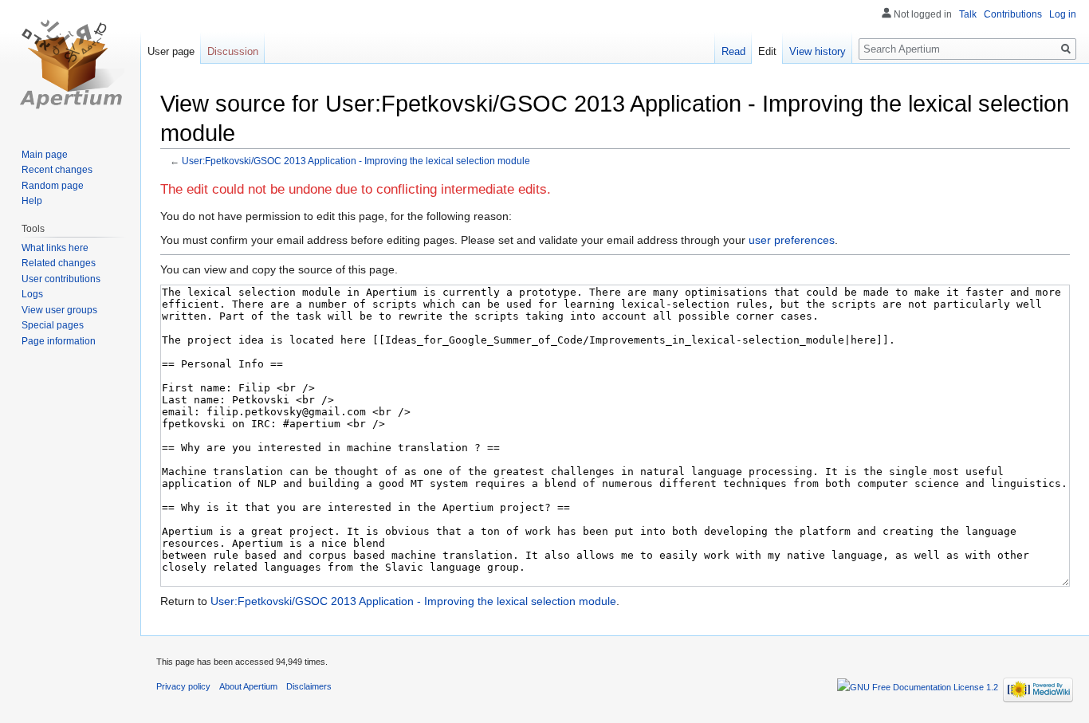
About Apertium (248, 686)
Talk (968, 14)
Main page (45, 154)
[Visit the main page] (70, 64)
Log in (1062, 14)
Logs (32, 294)
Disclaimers (309, 686)
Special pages (53, 325)
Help (32, 200)
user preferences (792, 240)
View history (817, 51)
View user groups (59, 310)
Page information (59, 341)
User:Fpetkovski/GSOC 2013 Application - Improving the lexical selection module (356, 160)
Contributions (1013, 14)
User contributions (61, 279)
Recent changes (57, 169)
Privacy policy (183, 686)
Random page (53, 185)
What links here (55, 247)
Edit (767, 51)
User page (171, 51)
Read (733, 51)
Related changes (59, 263)
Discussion (232, 51)
